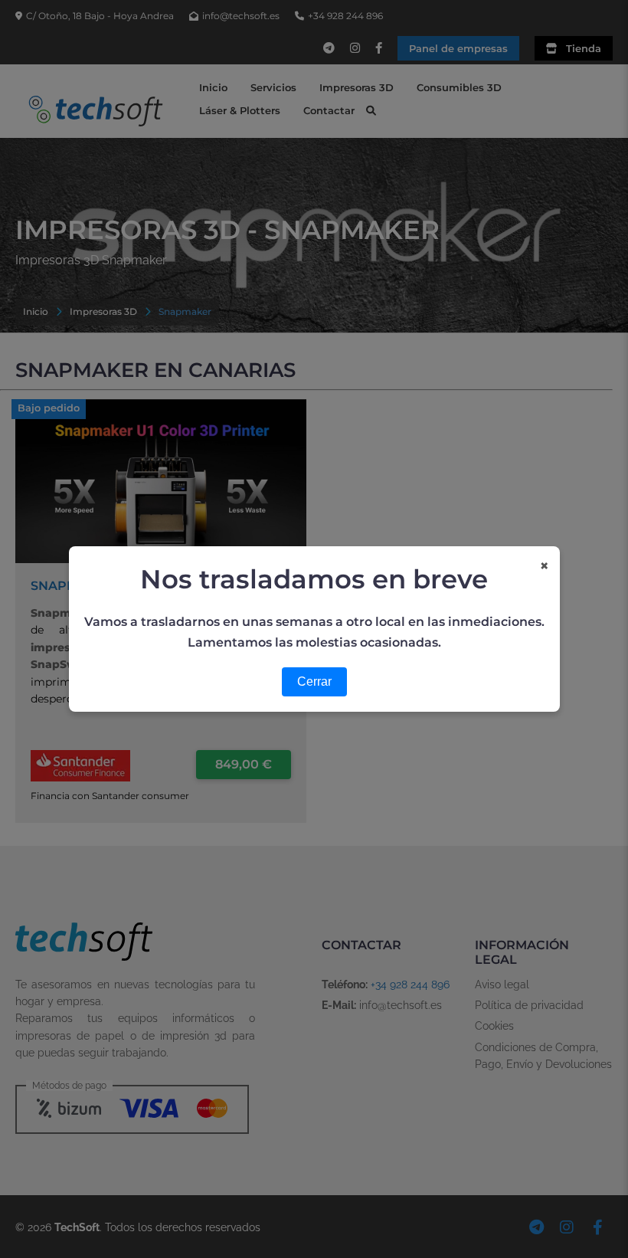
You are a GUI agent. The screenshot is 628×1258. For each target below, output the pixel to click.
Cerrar (314, 681)
